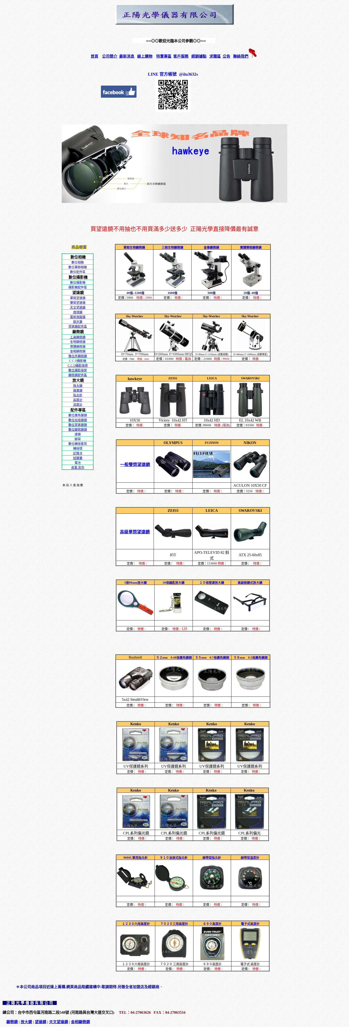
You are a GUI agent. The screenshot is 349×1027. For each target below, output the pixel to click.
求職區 (215, 56)
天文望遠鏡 (58, 1022)
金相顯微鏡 (80, 1022)
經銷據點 (199, 56)
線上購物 (144, 56)
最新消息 (126, 56)
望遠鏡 (40, 1022)
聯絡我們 (240, 56)
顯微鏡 (12, 1022)
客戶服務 (181, 56)
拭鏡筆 (77, 458)
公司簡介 (109, 56)
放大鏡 (26, 1022)
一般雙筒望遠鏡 (135, 464)
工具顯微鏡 (77, 337)
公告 (226, 56)
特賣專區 (163, 56)
